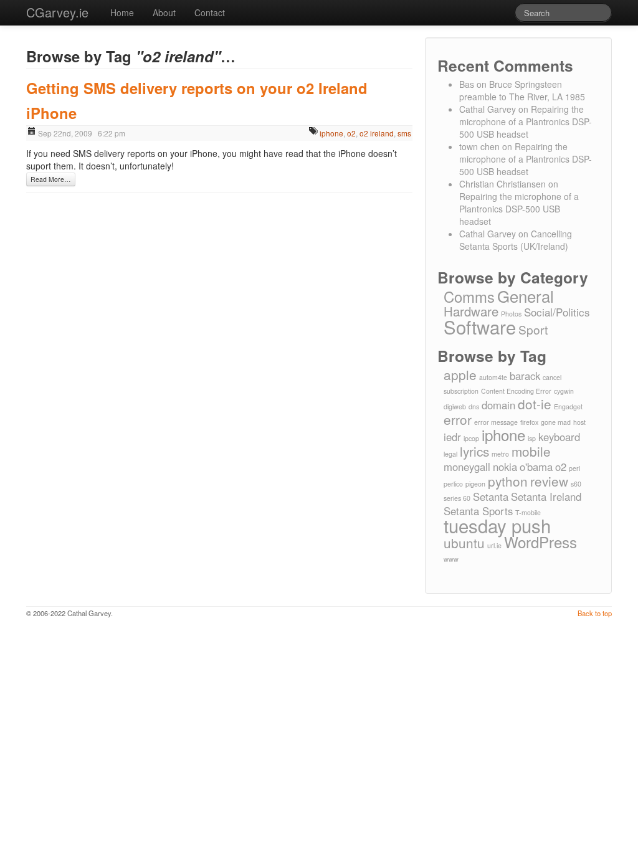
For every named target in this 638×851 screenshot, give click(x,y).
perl (574, 468)
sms (404, 133)
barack (525, 375)
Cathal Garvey (487, 109)
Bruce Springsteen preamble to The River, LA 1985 (522, 90)
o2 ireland (376, 133)
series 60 (457, 498)
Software (480, 326)
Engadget (568, 406)
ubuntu (464, 542)
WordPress (540, 542)
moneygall (467, 466)
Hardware (471, 311)
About (164, 12)
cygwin (564, 391)
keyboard (559, 436)
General (525, 295)
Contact (209, 12)
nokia (505, 466)
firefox (529, 422)
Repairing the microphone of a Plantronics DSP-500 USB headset (525, 121)
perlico (453, 483)
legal (450, 454)
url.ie (494, 545)
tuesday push (497, 525)
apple (460, 374)
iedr (452, 436)
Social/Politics (557, 312)
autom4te (493, 377)
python (508, 481)
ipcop (471, 438)
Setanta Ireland (546, 496)
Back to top (595, 613)
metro (500, 454)
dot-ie (534, 403)
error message (496, 422)
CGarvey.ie (57, 12)
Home (122, 12)
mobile (531, 451)
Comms (469, 296)
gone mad (556, 422)
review (549, 481)
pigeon (475, 483)
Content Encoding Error (516, 391)
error (458, 419)
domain (498, 404)
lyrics (474, 451)
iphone (331, 133)
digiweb (455, 406)
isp (532, 438)
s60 (576, 483)
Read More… (51, 179)
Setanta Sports (478, 510)
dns (474, 406)
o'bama (536, 466)
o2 (351, 133)
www (451, 559)
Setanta (490, 496)
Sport (533, 329)
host (579, 422)
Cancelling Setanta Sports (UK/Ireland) (515, 239)
